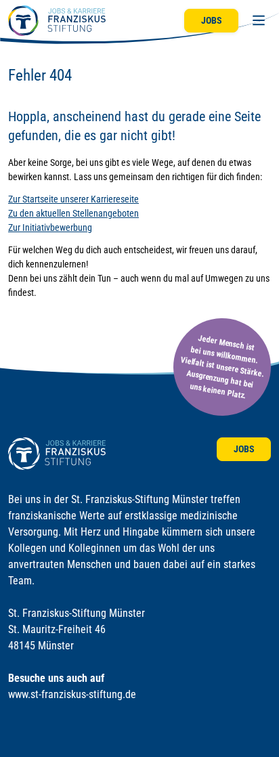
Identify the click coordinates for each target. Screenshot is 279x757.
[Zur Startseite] (57, 20)
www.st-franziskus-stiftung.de (72, 694)
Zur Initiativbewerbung (50, 227)
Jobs (211, 20)
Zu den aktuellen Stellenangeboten (73, 213)
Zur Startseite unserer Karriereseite (73, 199)
